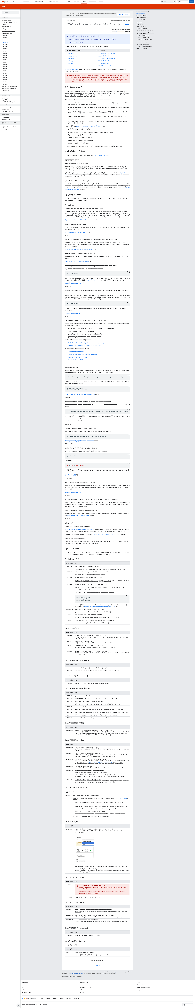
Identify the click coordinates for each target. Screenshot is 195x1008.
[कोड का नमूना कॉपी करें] (129, 272)
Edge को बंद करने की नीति (101, 155)
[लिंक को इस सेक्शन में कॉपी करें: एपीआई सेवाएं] (74, 523)
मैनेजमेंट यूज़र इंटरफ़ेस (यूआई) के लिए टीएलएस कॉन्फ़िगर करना (79, 441)
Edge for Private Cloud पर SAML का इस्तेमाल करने (77, 220)
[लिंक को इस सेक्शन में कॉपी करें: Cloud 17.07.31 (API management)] (89, 676)
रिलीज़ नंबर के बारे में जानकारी (72, 69)
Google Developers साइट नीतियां (77, 973)
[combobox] (168, 1)
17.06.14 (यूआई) (70, 58)
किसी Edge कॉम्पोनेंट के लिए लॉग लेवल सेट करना (78, 515)
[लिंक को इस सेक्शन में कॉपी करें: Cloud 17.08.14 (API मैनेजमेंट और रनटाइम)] (92, 661)
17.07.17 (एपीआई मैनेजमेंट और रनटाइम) (106, 58)
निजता (23, 1004)
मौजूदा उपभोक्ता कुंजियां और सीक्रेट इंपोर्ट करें (103, 534)
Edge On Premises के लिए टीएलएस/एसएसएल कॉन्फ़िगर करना (80, 394)
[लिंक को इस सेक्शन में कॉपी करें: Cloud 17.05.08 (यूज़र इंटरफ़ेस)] (85, 902)
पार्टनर (23, 990)
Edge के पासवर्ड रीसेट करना (71, 421)
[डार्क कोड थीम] (127, 272)
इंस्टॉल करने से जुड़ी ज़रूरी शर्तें (93, 280)
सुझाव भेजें (127, 24)
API (69, 1)
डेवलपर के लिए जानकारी (142, 985)
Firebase (55, 998)
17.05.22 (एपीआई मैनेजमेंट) (104, 61)
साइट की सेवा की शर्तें (30, 1004)
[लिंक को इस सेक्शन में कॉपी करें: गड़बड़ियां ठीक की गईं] (80, 549)
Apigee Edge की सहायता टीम (89, 36)
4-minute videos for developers (144, 987)
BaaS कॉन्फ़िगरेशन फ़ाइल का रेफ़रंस (73, 492)
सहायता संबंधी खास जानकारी (85, 987)
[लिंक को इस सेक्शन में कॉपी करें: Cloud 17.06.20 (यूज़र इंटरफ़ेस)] (85, 723)
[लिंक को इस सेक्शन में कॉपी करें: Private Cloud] (75, 205)
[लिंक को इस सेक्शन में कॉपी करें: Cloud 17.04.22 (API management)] (89, 928)
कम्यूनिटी (101, 1)
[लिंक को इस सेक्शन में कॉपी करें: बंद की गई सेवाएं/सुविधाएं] (80, 160)
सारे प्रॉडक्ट (76, 998)
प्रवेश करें (191, 1)
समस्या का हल (76, 1)
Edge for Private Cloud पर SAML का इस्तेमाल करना (88, 126)
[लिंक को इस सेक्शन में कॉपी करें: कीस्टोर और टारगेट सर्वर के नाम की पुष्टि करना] (87, 539)
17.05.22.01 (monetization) (104, 65)
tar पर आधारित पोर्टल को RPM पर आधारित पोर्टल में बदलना (78, 249)
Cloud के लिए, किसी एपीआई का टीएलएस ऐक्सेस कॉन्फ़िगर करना (83, 354)
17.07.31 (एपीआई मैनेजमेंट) (104, 56)
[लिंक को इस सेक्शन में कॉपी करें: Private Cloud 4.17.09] (80, 559)
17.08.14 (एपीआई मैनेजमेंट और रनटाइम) (106, 53)
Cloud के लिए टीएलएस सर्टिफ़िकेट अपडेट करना (79, 360)
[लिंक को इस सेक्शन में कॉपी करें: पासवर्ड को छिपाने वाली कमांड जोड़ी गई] (83, 367)
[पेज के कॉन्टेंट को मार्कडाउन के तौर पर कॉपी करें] (117, 24)
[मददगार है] (127, 21)
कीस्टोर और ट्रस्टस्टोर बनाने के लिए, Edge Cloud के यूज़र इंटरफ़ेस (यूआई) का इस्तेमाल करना (89, 343)
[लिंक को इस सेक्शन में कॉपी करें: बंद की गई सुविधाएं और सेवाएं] (86, 152)
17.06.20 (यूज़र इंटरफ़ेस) (72, 56)
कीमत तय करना (92, 1)
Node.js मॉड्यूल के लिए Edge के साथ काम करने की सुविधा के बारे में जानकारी (99, 606)
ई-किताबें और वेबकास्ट (26, 992)
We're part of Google (27, 985)
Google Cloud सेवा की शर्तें (41, 1004)
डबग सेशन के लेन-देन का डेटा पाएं (85, 887)
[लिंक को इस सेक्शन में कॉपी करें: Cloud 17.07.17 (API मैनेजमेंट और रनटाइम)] (92, 689)
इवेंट (23, 987)
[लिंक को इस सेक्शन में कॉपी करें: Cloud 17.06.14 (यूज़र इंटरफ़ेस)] (85, 740)
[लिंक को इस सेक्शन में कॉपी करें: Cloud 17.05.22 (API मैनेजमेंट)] (85, 877)
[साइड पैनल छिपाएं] (18, 1005)
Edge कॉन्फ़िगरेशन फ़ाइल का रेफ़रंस (73, 283)
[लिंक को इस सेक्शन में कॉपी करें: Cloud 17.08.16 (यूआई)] (81, 628)
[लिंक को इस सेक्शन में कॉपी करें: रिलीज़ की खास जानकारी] (83, 87)
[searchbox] (10, 12)
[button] (10, 26)
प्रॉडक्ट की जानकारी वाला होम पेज (76, 42)
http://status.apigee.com (83, 39)
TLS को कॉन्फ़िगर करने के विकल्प (75, 351)
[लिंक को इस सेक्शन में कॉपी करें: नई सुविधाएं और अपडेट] (82, 195)
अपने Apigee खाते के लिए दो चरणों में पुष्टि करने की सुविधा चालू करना (99, 762)
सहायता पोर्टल (82, 992)
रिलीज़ (84, 1)
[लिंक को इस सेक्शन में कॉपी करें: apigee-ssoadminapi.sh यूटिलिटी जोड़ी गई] (87, 224)
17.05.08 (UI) (70, 63)
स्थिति (81, 990)
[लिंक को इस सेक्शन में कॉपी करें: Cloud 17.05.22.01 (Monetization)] (88, 788)
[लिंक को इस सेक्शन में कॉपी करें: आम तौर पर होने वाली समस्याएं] (87, 941)
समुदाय (81, 985)
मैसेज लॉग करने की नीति (70, 475)
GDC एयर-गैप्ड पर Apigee (40, 1)
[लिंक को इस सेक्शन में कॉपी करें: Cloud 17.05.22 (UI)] (79, 822)
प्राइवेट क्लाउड (26, 1)
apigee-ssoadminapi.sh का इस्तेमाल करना (75, 232)
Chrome (48, 998)
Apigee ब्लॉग (140, 990)
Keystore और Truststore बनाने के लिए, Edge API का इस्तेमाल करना (84, 345)
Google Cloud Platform (65, 998)
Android (41, 998)
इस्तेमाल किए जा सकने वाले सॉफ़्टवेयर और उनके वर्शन (77, 261)
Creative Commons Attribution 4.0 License (94, 972)
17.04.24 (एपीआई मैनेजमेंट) (104, 63)
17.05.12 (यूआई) (70, 61)
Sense (63, 1)
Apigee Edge (16, 1)
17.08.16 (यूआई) (70, 53)
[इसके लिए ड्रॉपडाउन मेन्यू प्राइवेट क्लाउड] (31, 2)
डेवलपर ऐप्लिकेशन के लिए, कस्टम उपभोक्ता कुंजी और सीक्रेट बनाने (80, 529)
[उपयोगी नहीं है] (129, 21)
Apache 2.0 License (119, 972)
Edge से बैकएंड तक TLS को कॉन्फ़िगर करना (78, 357)
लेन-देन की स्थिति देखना (122, 798)
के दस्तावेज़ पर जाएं (118, 31)
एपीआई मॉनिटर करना (53, 1)
